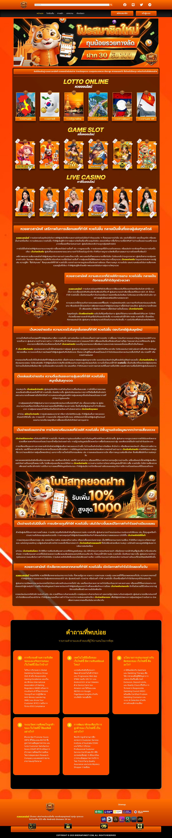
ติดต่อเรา (80, 13)
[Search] (111, 5)
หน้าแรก (40, 13)
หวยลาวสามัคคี (22, 237)
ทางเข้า (60, 13)
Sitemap (122, 804)
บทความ (69, 13)
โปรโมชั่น (50, 13)
